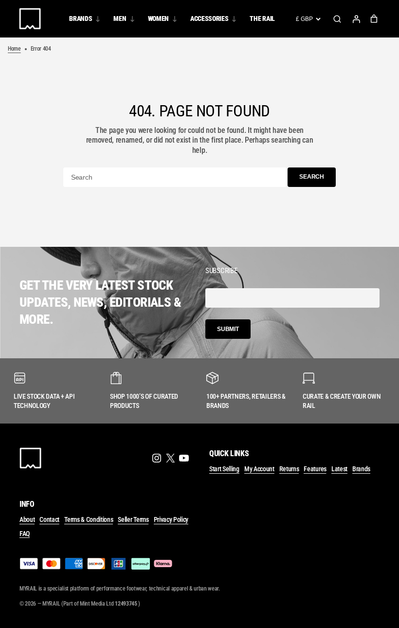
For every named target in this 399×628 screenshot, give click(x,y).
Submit (228, 329)
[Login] (356, 19)
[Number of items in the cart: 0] (374, 19)
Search (337, 19)
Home (14, 48)
